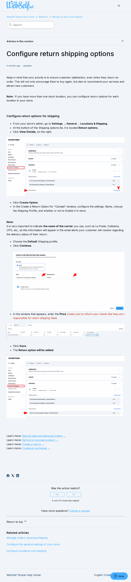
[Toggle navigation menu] (118, 5)
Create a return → (33, 444)
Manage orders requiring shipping (27, 537)
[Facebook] (8, 475)
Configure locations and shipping (26, 550)
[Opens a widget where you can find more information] (119, 576)
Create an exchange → (36, 448)
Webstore (43, 16)
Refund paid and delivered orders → (44, 435)
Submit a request (79, 510)
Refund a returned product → (40, 440)
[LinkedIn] (17, 475)
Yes (57, 494)
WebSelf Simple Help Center (21, 16)
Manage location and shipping (67, 16)
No (74, 494)
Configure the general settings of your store (33, 544)
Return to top (15, 521)
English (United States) (108, 575)
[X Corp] (12, 475)
